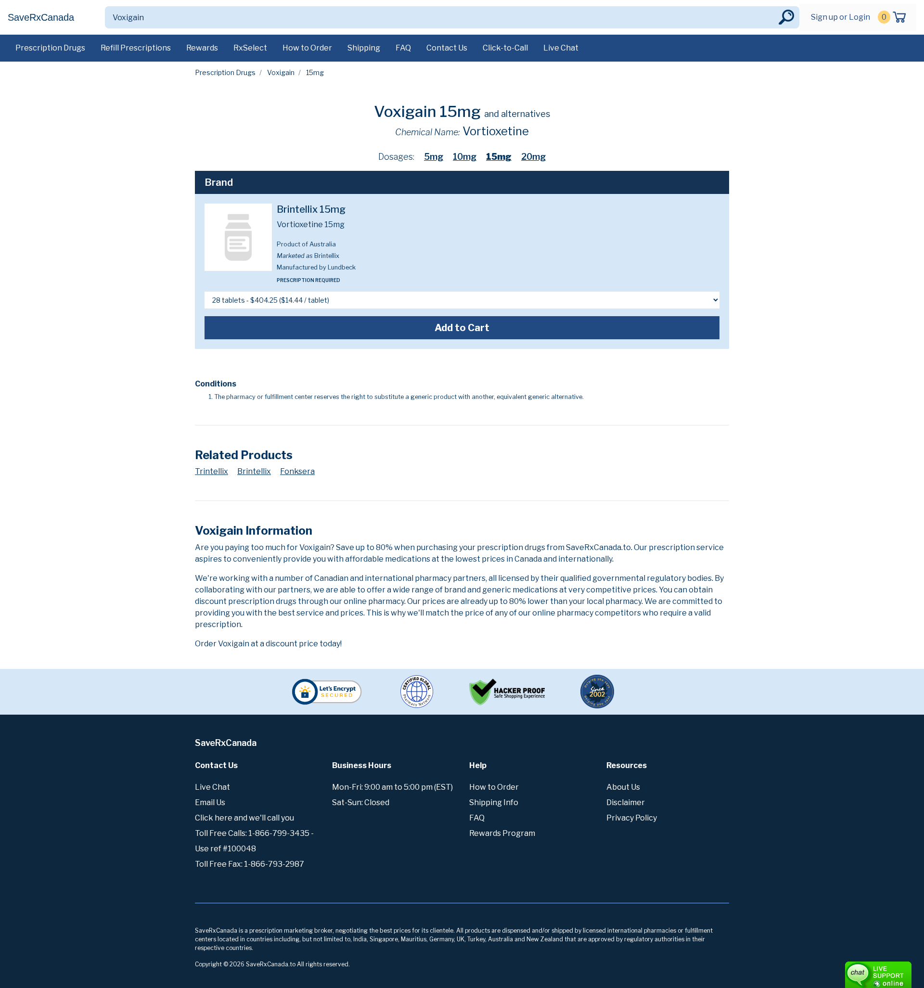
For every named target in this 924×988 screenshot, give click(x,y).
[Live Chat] (851, 970)
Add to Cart (462, 328)
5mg (433, 157)
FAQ (403, 47)
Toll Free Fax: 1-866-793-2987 (249, 864)
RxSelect (250, 47)
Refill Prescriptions (136, 47)
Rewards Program (502, 833)
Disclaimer (625, 802)
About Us (623, 787)
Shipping (363, 47)
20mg (533, 157)
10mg (464, 157)
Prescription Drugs (50, 47)
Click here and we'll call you (244, 817)
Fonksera (297, 471)
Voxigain (281, 72)
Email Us (210, 802)
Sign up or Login (840, 17)
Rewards (202, 47)
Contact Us (446, 47)
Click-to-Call (505, 47)
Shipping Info (493, 802)
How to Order (307, 47)
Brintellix (254, 471)
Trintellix (211, 471)
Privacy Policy (631, 817)
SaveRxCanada (41, 17)
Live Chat (560, 47)
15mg (499, 157)
